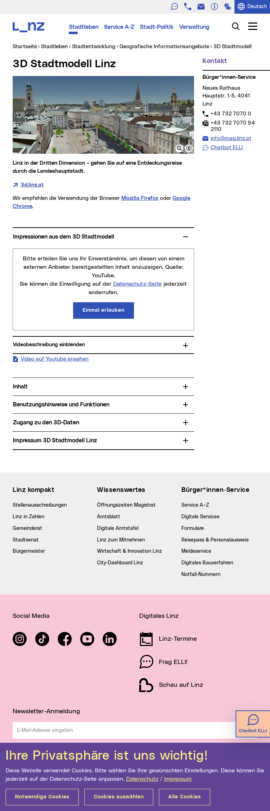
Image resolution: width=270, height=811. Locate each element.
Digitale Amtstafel (118, 528)
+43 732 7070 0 (230, 113)
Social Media (31, 616)
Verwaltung (194, 27)
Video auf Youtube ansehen (55, 359)
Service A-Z (119, 27)
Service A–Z (195, 505)
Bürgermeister (29, 551)
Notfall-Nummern (200, 574)
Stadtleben (83, 27)
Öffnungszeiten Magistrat (126, 505)
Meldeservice (196, 551)
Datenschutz (142, 779)
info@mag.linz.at (230, 138)
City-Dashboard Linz (120, 562)
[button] (179, 148)
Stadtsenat (26, 540)
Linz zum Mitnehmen (121, 540)
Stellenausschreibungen (40, 505)
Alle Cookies (184, 796)
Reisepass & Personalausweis (215, 540)
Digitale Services (200, 516)
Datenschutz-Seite (137, 284)
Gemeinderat (27, 528)
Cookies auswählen (119, 796)
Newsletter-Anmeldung (46, 711)
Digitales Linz (159, 616)
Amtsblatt (108, 516)
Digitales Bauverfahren (207, 562)
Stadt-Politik (157, 27)
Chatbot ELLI (227, 147)
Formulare (192, 528)
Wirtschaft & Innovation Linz (129, 551)
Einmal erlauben (103, 310)
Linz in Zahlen (28, 516)
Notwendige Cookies (42, 796)
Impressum (178, 779)
